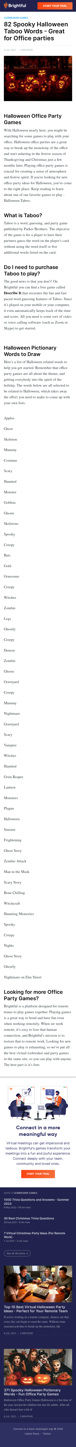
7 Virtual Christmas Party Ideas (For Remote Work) (34, 1235)
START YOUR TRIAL (55, 5)
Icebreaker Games (25, 1193)
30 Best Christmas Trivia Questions (29, 1218)
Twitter (47, 1433)
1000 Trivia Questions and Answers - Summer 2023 (36, 1201)
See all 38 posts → (17, 1253)
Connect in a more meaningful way (33, 1428)
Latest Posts (32, 1433)
